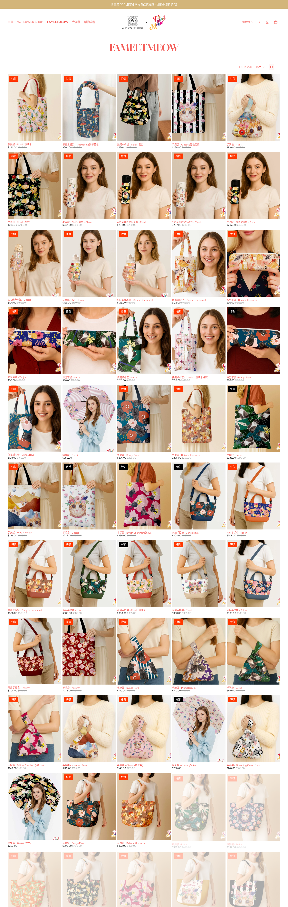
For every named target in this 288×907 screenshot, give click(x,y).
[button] (260, 67)
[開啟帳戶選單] (267, 22)
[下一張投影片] (55, 108)
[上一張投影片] (14, 108)
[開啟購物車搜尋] (259, 22)
